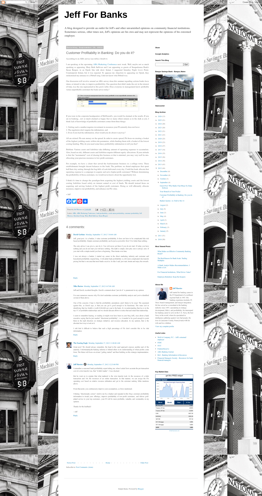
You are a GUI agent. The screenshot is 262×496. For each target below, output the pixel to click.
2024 (160, 123)
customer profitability (132, 213)
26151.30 (190, 416)
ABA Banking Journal (166, 352)
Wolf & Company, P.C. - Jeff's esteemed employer (172, 338)
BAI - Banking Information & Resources (172, 355)
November (164, 175)
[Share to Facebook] (110, 209)
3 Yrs (188, 402)
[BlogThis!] (104, 209)
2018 (160, 146)
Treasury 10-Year (160, 408)
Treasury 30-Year (160, 410)
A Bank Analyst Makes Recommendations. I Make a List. (174, 266)
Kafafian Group (79, 216)
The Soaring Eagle (80, 343)
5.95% (191, 422)
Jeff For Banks (95, 15)
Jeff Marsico (78, 364)
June (162, 212)
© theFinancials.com (174, 430)
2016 (160, 153)
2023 (160, 127)
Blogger (140, 489)
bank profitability (101, 213)
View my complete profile (164, 326)
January (163, 231)
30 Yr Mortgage (160, 424)
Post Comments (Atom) (84, 467)
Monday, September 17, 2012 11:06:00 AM (104, 343)
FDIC (160, 342)
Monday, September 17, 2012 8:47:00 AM (99, 286)
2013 (160, 164)
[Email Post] (97, 209)
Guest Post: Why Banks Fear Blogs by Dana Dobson (176, 186)
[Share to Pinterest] (113, 209)
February (163, 227)
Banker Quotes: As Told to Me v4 (172, 200)
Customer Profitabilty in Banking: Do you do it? (176, 196)
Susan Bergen (103, 216)
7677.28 (191, 419)
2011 (160, 235)
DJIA (157, 413)
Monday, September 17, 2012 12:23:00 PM (103, 364)
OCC (159, 345)
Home (108, 462)
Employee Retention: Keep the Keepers (172, 277)
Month (169, 402)
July (162, 209)
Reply (75, 278)
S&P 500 (158, 419)
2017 (160, 149)
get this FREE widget (174, 376)
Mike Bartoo (78, 286)
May (162, 216)
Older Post (144, 462)
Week (160, 402)
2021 (160, 135)
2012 (160, 168)
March (162, 223)
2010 (160, 239)
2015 (160, 157)
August (163, 205)
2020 (160, 138)
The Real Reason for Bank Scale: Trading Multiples (172, 259)
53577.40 (190, 413)
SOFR (157, 427)
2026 (160, 116)
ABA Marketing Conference (105, 64)
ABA (74, 213)
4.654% (191, 408)
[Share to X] (107, 209)
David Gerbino (79, 234)
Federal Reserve (163, 348)
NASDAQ (158, 416)
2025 (160, 120)
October (163, 178)
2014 (160, 160)
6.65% (191, 424)
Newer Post (71, 462)
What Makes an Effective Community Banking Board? (174, 252)
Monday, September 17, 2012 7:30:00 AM (101, 234)
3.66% (191, 427)
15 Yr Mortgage (160, 422)
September (164, 182)
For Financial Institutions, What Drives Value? (174, 272)
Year (179, 402)
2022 (160, 131)
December (164, 171)
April (162, 220)
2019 (160, 142)
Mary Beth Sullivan (91, 216)
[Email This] (101, 209)
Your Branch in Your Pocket (170, 191)
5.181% (191, 410)
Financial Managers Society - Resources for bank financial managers (175, 359)
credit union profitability (116, 213)
